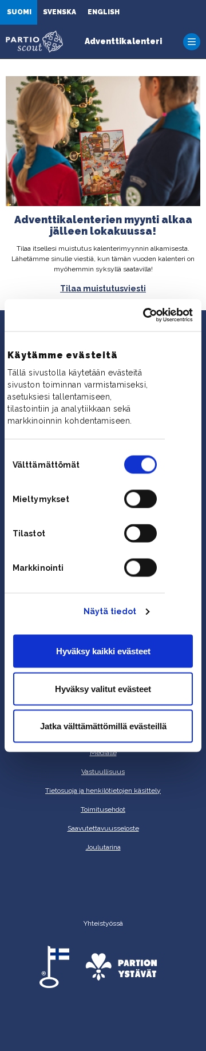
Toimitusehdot (103, 809)
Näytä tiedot (110, 611)
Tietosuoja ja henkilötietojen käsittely (103, 791)
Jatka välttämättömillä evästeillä (103, 726)
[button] (191, 41)
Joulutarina (103, 847)
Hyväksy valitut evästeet (103, 688)
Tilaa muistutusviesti (103, 288)
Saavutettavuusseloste (103, 828)
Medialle (103, 753)
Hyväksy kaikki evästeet (103, 651)
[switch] (140, 499)
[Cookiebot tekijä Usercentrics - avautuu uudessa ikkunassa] (145, 315)
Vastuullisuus (103, 772)
